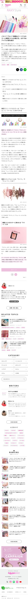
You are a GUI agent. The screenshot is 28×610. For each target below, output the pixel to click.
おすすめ (13, 430)
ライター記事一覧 (14, 301)
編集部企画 (21, 430)
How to (3, 64)
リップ (14, 338)
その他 (17, 373)
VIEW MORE (14, 422)
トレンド (6, 438)
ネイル (17, 369)
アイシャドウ (20, 435)
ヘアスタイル (20, 438)
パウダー (18, 327)
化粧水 (6, 443)
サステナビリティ (17, 598)
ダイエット (13, 443)
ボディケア (18, 365)
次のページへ (14, 270)
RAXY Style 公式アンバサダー (8, 327)
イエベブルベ (13, 64)
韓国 (8, 64)
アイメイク (4, 365)
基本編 (8, 350)
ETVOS (23, 327)
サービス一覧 (4, 598)
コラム (3, 373)
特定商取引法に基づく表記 (13, 578)
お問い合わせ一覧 (10, 598)
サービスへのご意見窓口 (17, 576)
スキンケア (4, 361)
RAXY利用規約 (8, 576)
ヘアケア (3, 369)
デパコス (21, 443)
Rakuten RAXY (8, 5)
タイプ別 (22, 445)
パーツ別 (21, 440)
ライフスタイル (14, 445)
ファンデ (13, 350)
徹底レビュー (8, 338)
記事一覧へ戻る (14, 308)
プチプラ (15, 440)
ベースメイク (9, 62)
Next (24, 277)
